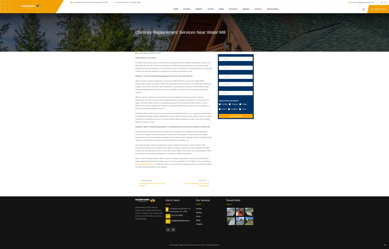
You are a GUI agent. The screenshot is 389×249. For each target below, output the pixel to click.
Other (244, 109)
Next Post (203, 180)
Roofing (186, 9)
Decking (246, 9)
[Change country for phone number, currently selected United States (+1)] (221, 77)
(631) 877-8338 (177, 215)
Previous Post (147, 180)
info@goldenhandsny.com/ (362, 2)
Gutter (210, 9)
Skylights (233, 9)
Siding (221, 9)
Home (175, 9)
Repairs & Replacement (152, 53)
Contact (258, 9)
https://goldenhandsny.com (145, 164)
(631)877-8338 (128, 2)
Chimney (198, 9)
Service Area (272, 9)
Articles (140, 53)
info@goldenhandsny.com (180, 221)
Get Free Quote (235, 116)
